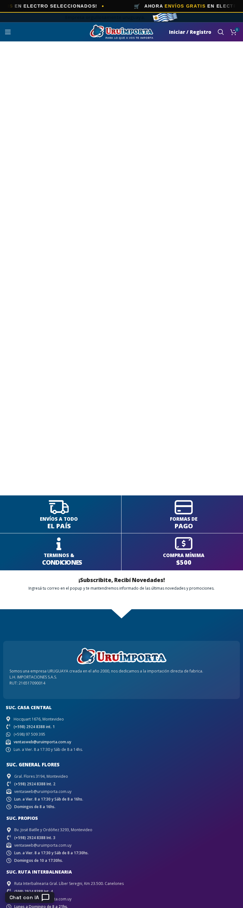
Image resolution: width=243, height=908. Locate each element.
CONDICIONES (62, 562)
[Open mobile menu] (8, 32)
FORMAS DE (183, 519)
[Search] (221, 32)
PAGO (183, 526)
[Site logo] (121, 31)
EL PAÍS (59, 526)
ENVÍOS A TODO (59, 519)
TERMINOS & (59, 555)
